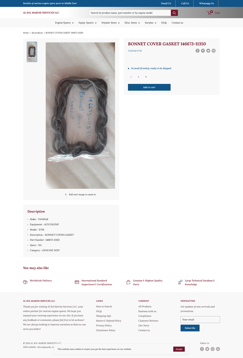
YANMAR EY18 (135, 50)
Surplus (149, 22)
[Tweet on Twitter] (208, 50)
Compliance (144, 315)
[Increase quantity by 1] (146, 77)
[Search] (174, 13)
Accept (179, 349)
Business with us (147, 311)
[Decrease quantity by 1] (131, 77)
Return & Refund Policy (108, 320)
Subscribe (190, 328)
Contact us (177, 22)
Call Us (185, 3)
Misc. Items (131, 22)
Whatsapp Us (206, 3)
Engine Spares (63, 22)
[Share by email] (214, 50)
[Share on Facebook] (198, 50)
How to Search (104, 306)
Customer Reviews (148, 320)
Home (26, 32)
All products (37, 32)
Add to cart (149, 87)
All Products (144, 306)
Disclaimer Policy (105, 330)
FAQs (164, 22)
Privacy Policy (104, 325)
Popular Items (109, 22)
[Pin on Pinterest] (203, 50)
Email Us (166, 3)
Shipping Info (103, 315)
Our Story (143, 325)
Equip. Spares (86, 22)
